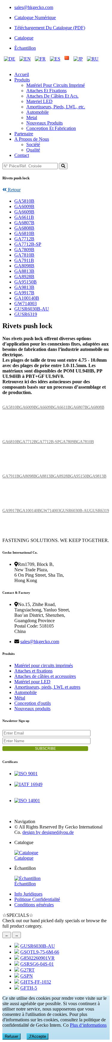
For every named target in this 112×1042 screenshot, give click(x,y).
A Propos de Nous (31, 139)
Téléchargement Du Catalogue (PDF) (49, 27)
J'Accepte (37, 1036)
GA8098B (24, 265)
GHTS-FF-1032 (35, 982)
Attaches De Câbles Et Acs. (52, 96)
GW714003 (25, 303)
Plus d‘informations (88, 1025)
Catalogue (23, 37)
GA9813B (24, 287)
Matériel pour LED (32, 681)
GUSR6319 (25, 314)
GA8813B (24, 271)
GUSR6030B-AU (31, 308)
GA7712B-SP (27, 244)
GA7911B (24, 260)
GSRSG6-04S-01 (37, 964)
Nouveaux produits (32, 708)
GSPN (26, 976)
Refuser (11, 1036)
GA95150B (25, 281)
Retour (14, 189)
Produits (22, 79)
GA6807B (24, 222)
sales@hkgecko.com (33, 7)
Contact (21, 155)
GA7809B (24, 249)
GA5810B (24, 201)
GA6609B (24, 211)
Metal (31, 117)
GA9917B (24, 292)
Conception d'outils (32, 703)
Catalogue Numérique (35, 17)
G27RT (27, 970)
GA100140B (26, 298)
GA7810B (24, 255)
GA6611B (24, 217)
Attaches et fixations (33, 670)
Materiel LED (39, 101)
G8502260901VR (37, 958)
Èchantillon (25, 48)
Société (33, 144)
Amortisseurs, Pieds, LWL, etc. (55, 106)
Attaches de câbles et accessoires (45, 676)
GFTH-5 (28, 987)
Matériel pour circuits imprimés (43, 665)
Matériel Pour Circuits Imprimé (55, 85)
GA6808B (24, 228)
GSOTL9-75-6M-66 (39, 952)
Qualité (33, 149)
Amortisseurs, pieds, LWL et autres (47, 687)
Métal (19, 697)
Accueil (21, 74)
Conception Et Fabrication (51, 128)
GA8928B (24, 276)
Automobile (37, 112)
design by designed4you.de (48, 832)
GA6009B (24, 206)
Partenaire (23, 133)
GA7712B (24, 238)
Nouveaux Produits (44, 122)
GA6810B (24, 233)
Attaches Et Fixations (46, 90)
